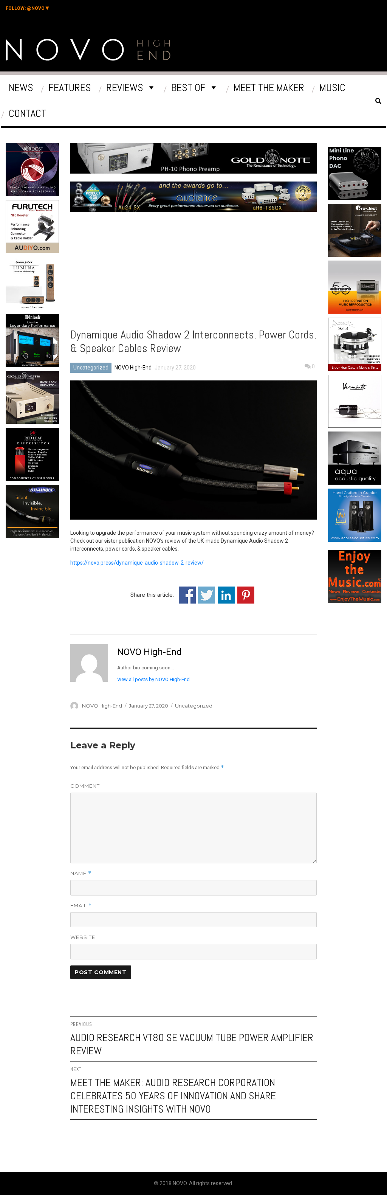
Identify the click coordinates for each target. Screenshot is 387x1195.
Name (80, 873)
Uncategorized (90, 368)
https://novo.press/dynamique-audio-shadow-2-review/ (137, 563)
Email (81, 905)
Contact (27, 113)
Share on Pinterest (245, 595)
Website (82, 937)
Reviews (124, 87)
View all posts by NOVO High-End (153, 679)
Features (69, 87)
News (21, 87)
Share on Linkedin (226, 595)
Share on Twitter (206, 595)
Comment (85, 786)
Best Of (188, 87)
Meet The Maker (269, 87)
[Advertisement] (54, 605)
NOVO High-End (133, 368)
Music (332, 87)
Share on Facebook (187, 595)
